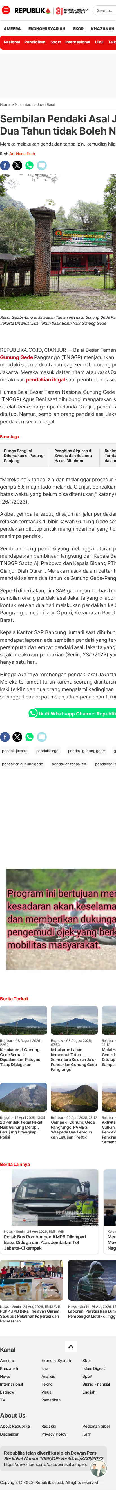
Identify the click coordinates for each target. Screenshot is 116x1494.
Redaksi (48, 1426)
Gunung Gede (17, 357)
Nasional (12, 41)
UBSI (99, 41)
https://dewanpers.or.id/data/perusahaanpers (45, 1464)
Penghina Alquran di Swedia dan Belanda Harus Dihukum (73, 455)
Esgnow (7, 1392)
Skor (86, 1360)
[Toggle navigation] (6, 10)
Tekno (46, 1384)
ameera (12, 28)
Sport (55, 41)
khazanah (102, 28)
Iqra (44, 1368)
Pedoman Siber (96, 1426)
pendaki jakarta (14, 750)
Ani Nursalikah (22, 153)
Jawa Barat (46, 104)
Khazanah (9, 1368)
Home (5, 104)
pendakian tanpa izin (69, 764)
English (88, 1392)
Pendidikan (35, 41)
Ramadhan (51, 1400)
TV (2, 1400)
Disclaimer (9, 1434)
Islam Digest (93, 1368)
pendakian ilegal (45, 380)
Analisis (48, 1376)
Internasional (77, 41)
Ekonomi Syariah (47, 28)
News (5, 1376)
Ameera (7, 1360)
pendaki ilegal (47, 750)
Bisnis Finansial (96, 1384)
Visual (46, 1392)
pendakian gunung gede (22, 764)
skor (78, 28)
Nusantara (23, 104)
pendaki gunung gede (86, 750)
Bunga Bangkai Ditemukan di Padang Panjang (24, 455)
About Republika (15, 1426)
